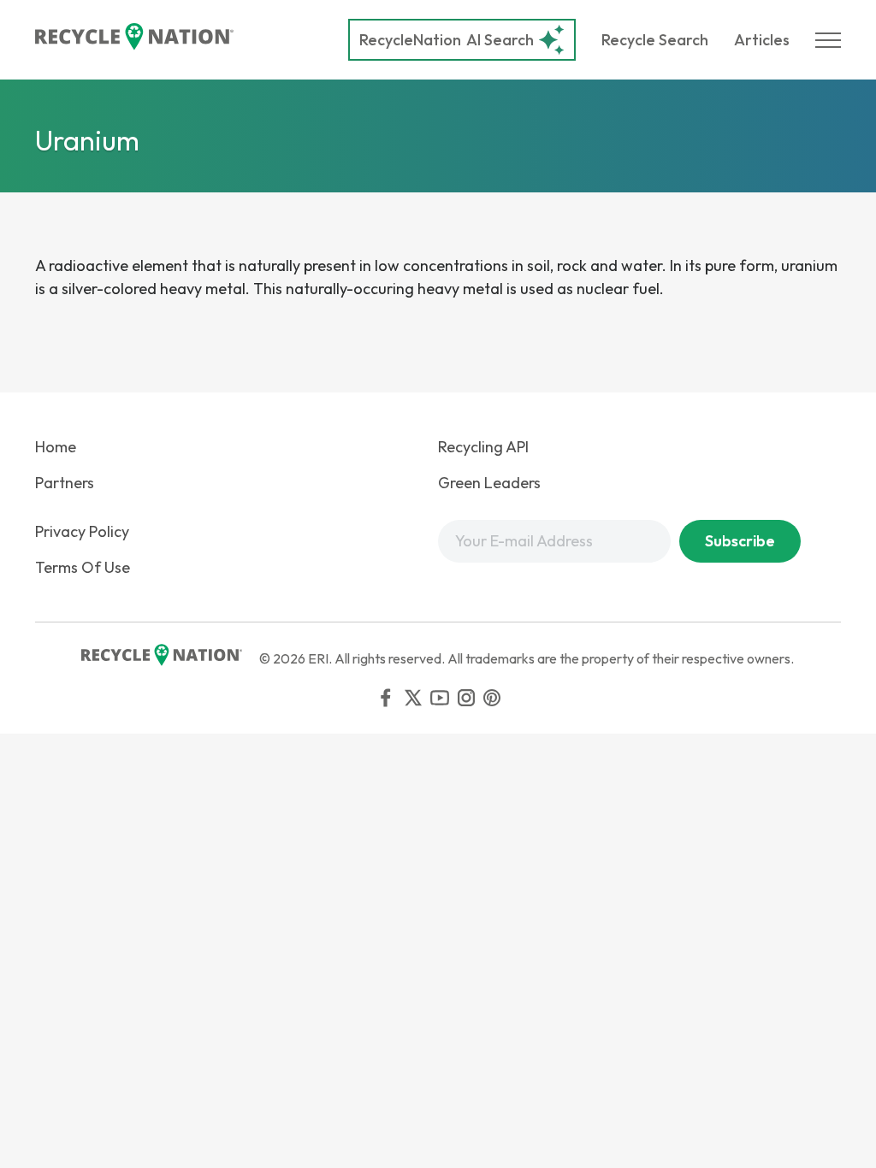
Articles (762, 40)
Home (55, 447)
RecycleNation (410, 40)
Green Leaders (489, 483)
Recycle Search (654, 40)
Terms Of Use (82, 567)
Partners (64, 483)
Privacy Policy (82, 531)
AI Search (446, 40)
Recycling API (483, 447)
